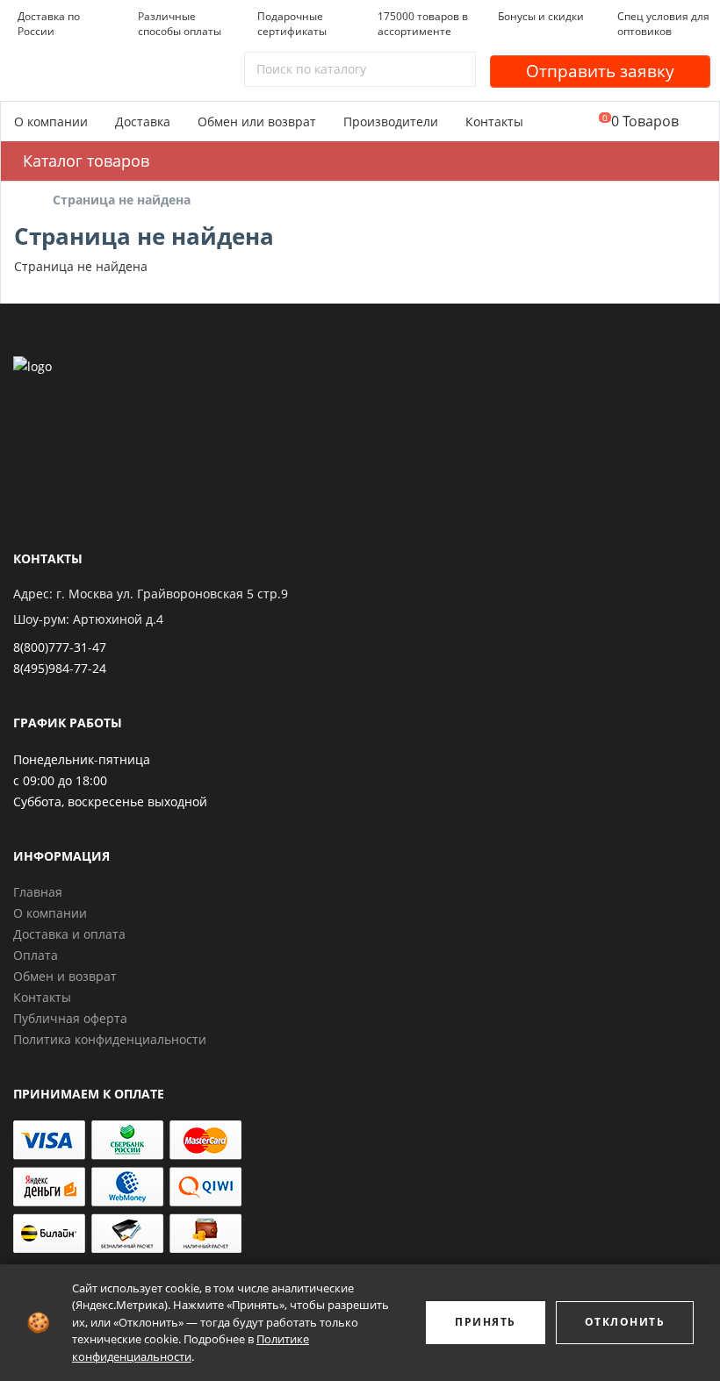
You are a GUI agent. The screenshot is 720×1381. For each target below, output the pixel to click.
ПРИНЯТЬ (485, 1321)
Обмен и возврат (65, 976)
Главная (37, 892)
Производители (390, 121)
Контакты (494, 121)
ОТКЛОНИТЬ (625, 1321)
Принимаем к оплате (88, 1093)
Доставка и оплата (69, 934)
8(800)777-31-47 (59, 647)
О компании (51, 121)
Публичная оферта (70, 1018)
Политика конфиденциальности (109, 1039)
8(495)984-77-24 (59, 668)
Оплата (35, 955)
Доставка (142, 121)
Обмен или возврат (257, 121)
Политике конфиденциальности (190, 1347)
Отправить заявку (600, 71)
